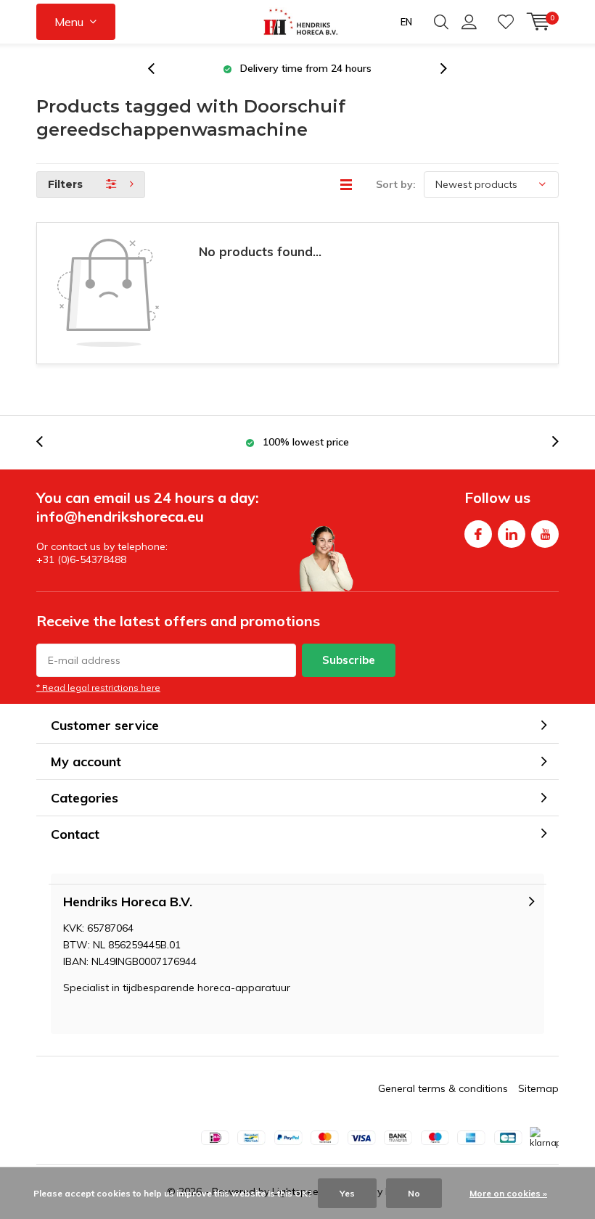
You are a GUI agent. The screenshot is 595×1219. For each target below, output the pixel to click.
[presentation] (159, 68)
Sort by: (396, 184)
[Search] (441, 22)
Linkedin (511, 534)
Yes (347, 1193)
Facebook (478, 534)
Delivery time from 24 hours (306, 68)
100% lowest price (306, 441)
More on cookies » (508, 1193)
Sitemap (538, 1088)
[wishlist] (506, 22)
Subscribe (348, 660)
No (414, 1193)
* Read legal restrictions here (98, 687)
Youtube (545, 534)
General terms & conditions (443, 1088)
